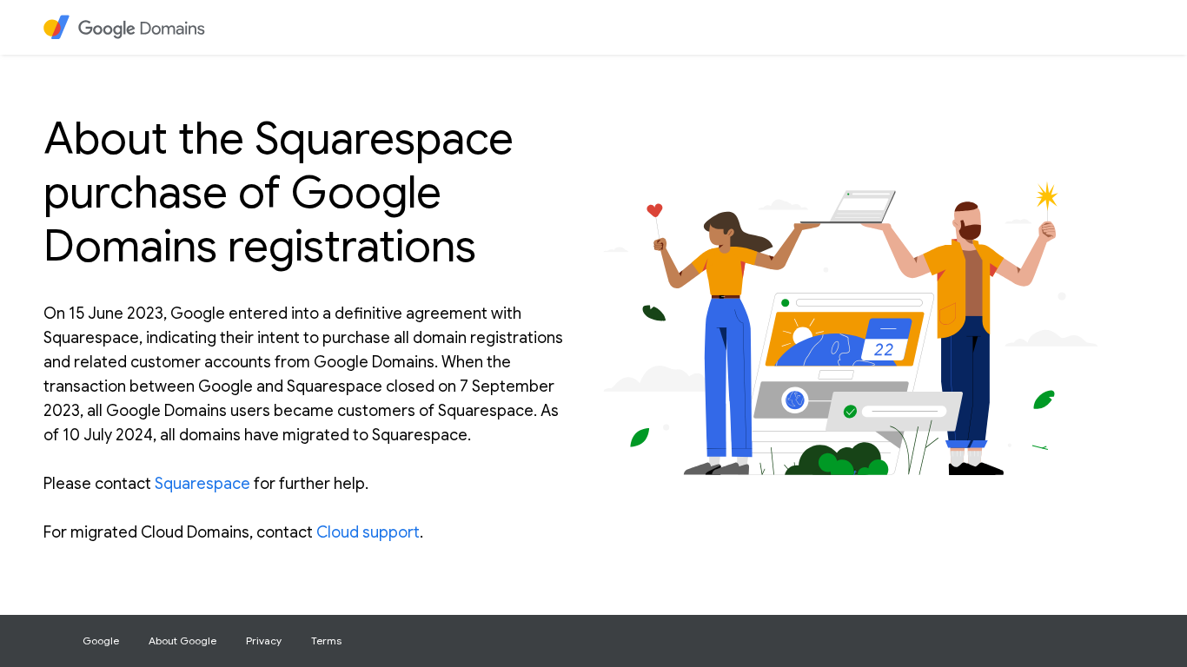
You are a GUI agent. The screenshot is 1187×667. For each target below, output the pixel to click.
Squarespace (202, 483)
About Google (182, 640)
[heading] (135, 27)
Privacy (264, 640)
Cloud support (368, 532)
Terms (326, 640)
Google (101, 640)
